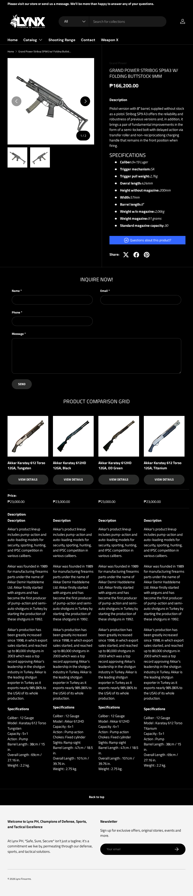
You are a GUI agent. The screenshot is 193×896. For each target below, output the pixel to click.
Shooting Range (61, 40)
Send (21, 384)
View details (27, 479)
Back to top (96, 796)
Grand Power (118, 63)
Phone (16, 312)
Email (104, 291)
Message (18, 334)
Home (13, 40)
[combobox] (112, 21)
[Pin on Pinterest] (146, 255)
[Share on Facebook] (136, 255)
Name (16, 291)
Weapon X (109, 40)
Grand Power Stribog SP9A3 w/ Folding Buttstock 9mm (44, 51)
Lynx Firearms (23, 879)
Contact (88, 40)
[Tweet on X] (126, 255)
